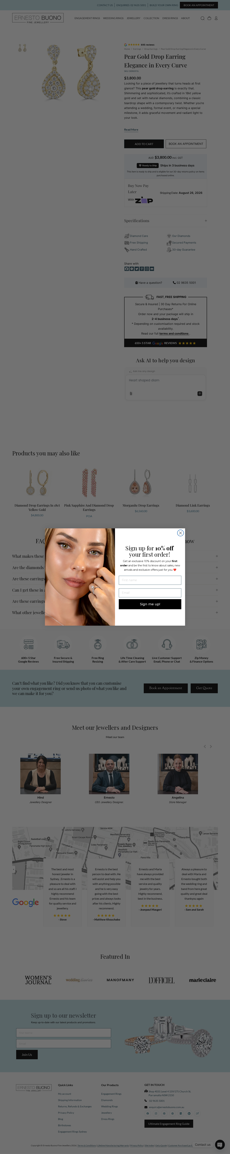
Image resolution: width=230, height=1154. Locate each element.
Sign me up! (150, 604)
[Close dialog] (180, 533)
